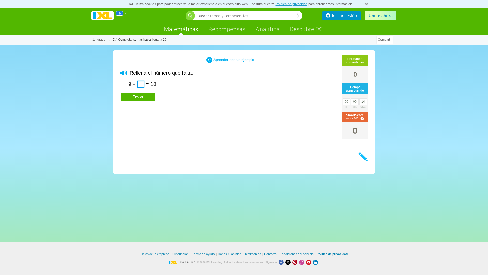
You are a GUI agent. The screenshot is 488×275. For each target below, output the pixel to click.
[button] (123, 73)
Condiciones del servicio (297, 254)
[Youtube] (309, 262)
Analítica (267, 29)
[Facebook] (282, 262)
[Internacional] (121, 13)
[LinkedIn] (316, 262)
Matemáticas (181, 29)
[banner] (103, 15)
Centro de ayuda (203, 254)
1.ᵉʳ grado (98, 40)
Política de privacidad (291, 4)
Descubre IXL (307, 29)
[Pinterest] (295, 262)
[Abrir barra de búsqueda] (190, 15)
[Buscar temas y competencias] (298, 15)
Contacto (270, 254)
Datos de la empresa (155, 254)
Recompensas (226, 29)
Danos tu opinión (229, 254)
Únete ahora (381, 15)
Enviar (138, 97)
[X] (288, 262)
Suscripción (180, 254)
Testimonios (253, 254)
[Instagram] (302, 262)
